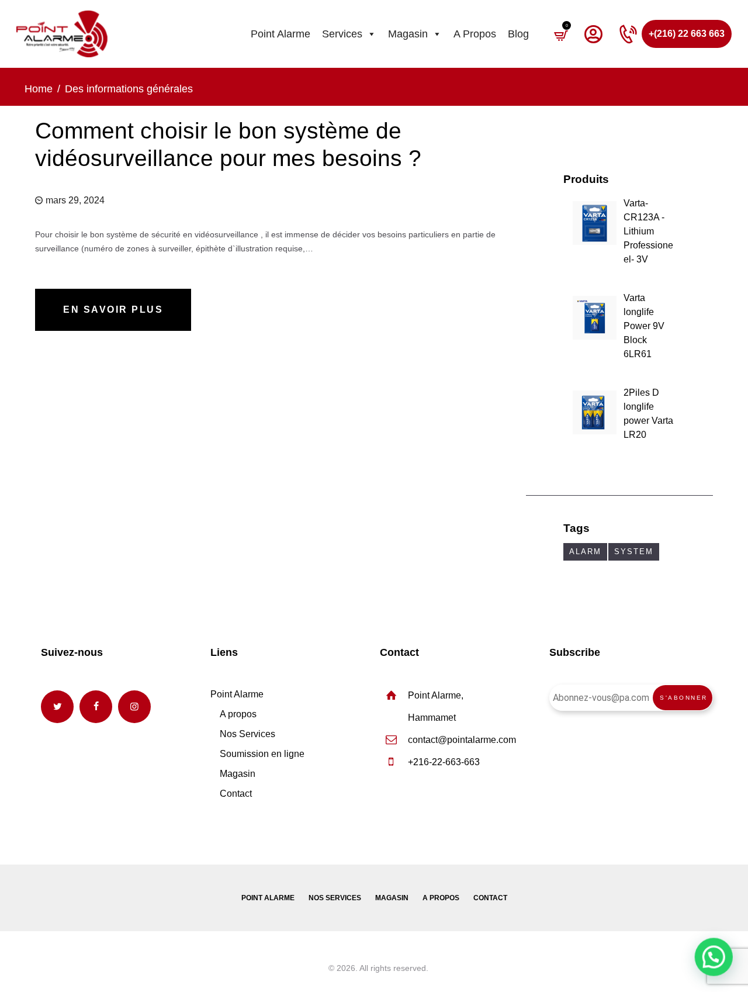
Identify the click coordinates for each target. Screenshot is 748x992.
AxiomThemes (299, 968)
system (633, 551)
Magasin (408, 34)
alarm (585, 551)
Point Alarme (280, 34)
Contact (236, 794)
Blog (518, 34)
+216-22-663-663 (444, 762)
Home (39, 89)
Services (342, 34)
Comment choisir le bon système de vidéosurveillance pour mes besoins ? (228, 144)
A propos (474, 34)
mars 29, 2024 (75, 200)
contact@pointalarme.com (462, 740)
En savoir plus (113, 309)
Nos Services (247, 734)
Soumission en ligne (262, 754)
